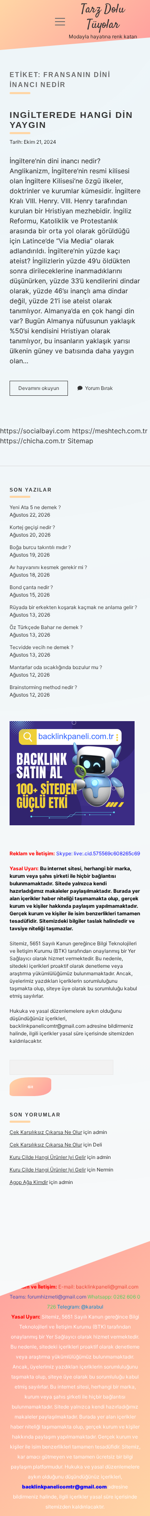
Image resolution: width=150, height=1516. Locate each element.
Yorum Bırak (99, 388)
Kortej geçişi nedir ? (32, 527)
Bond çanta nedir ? (31, 587)
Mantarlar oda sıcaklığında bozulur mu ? (56, 667)
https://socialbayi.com (35, 431)
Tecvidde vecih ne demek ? (41, 647)
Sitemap (80, 441)
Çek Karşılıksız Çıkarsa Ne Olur (46, 1132)
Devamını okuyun (43, 390)
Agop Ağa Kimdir (29, 1182)
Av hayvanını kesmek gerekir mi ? (48, 567)
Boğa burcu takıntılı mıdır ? (40, 547)
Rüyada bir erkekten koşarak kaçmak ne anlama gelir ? (73, 607)
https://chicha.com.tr (32, 441)
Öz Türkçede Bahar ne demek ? (46, 627)
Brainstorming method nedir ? (43, 687)
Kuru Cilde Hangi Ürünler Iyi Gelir (48, 1157)
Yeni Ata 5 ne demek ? (35, 507)
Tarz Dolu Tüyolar (103, 17)
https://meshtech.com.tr (110, 431)
